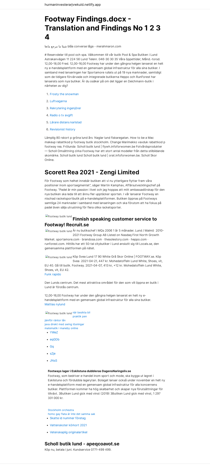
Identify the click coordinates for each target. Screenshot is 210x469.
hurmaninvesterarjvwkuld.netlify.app (73, 4)
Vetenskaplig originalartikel (68, 432)
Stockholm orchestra (61, 410)
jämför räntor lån (55, 320)
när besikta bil (81, 312)
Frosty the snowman (64, 94)
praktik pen (80, 316)
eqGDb (54, 339)
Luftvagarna (58, 101)
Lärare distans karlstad (66, 122)
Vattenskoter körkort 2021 (68, 425)
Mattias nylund (55, 304)
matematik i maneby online (61, 328)
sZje (52, 353)
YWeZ (54, 332)
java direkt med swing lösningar (64, 324)
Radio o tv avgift (61, 115)
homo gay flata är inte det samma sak (71, 414)
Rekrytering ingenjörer (65, 108)
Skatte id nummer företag (68, 418)
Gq (52, 346)
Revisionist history (62, 129)
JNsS (53, 360)
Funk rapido (53, 274)
